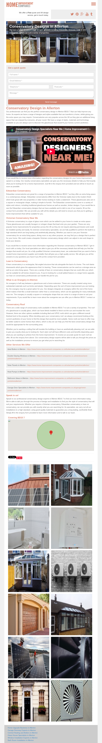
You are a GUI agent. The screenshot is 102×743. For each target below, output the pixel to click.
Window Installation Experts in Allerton (23, 738)
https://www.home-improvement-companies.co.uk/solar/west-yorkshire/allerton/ (58, 365)
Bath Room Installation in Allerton (21, 740)
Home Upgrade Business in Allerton (22, 728)
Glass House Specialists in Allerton (21, 735)
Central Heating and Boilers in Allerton (23, 733)
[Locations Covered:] (7, 4)
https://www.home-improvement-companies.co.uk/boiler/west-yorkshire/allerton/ (58, 349)
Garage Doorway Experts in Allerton (22, 730)
